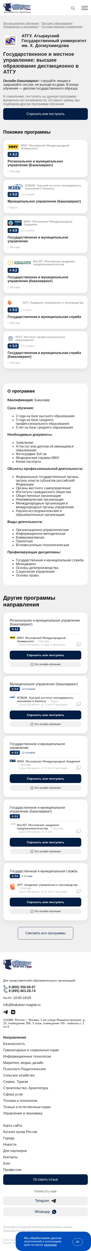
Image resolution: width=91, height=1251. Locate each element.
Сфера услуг (13, 1094)
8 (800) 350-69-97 (22, 987)
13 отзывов (28, 689)
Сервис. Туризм (15, 1081)
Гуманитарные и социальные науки (31, 1050)
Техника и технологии (20, 1100)
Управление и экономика (20, 26)
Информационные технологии (27, 1056)
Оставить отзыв (45, 1179)
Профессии (12, 1170)
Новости (10, 1144)
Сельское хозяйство (19, 1075)
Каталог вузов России (20, 1132)
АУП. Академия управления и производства (47, 884)
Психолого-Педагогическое (24, 1069)
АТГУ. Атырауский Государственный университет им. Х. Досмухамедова (54, 41)
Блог (7, 1163)
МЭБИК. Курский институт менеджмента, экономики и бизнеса (45, 699)
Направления (14, 1037)
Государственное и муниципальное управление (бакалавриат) (37, 809)
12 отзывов (28, 752)
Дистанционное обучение (21, 23)
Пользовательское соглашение (22, 1230)
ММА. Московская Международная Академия (48, 761)
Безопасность (14, 1044)
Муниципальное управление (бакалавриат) (44, 684)
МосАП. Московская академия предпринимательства (38, 826)
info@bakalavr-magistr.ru (22, 1005)
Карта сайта (12, 1125)
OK (77, 1241)
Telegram (42, 1201)
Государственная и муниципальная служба (43, 871)
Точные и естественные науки (27, 1107)
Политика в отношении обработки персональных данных (37, 1226)
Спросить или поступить (45, 114)
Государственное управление (61, 26)
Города (8, 1138)
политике (50, 1244)
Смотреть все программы (45, 933)
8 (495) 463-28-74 (22, 991)
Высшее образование (57, 23)
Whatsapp (42, 1211)
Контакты (10, 1157)
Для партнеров (15, 1151)
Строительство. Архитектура (25, 1088)
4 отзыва (26, 876)
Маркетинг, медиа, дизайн (23, 1063)
